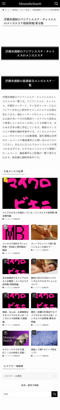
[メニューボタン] (3, 3)
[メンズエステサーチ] (30, 3)
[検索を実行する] (54, 394)
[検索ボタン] (56, 3)
